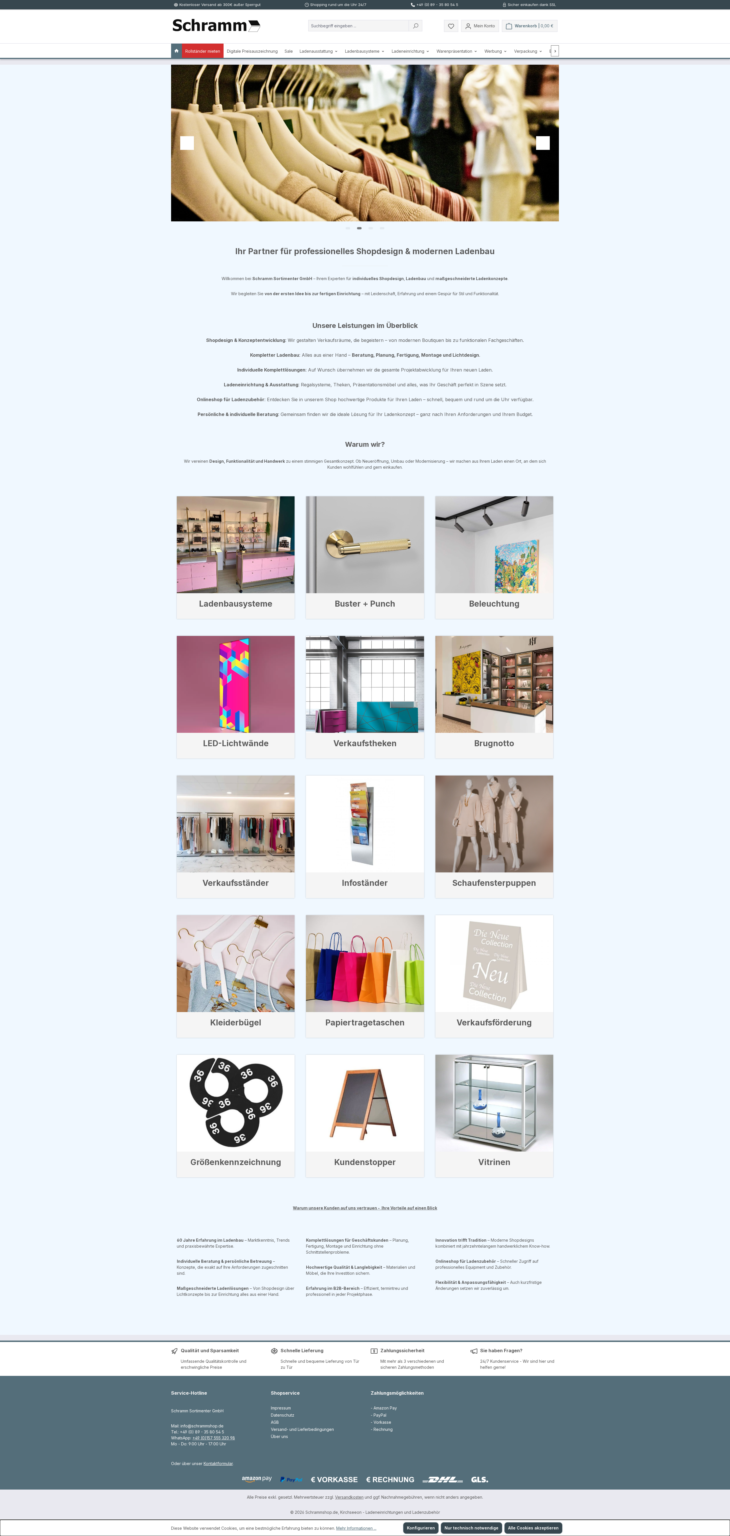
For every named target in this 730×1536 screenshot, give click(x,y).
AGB (275, 1422)
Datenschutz (282, 1415)
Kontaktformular (218, 1463)
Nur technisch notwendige (471, 1527)
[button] (348, 228)
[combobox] (358, 25)
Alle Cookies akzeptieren (533, 1527)
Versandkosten (349, 1497)
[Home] (176, 51)
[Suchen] (415, 25)
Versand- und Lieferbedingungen (302, 1429)
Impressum (281, 1408)
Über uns (279, 1436)
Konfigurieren (421, 1527)
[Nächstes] (555, 50)
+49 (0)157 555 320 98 (213, 1437)
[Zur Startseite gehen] (216, 26)
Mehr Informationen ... (356, 1528)
